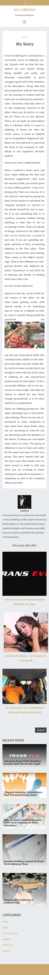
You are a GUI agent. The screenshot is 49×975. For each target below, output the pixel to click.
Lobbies (6, 939)
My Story (24, 44)
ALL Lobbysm (25, 12)
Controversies (10, 933)
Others (24, 37)
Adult (5, 927)
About (5, 921)
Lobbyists (7, 945)
